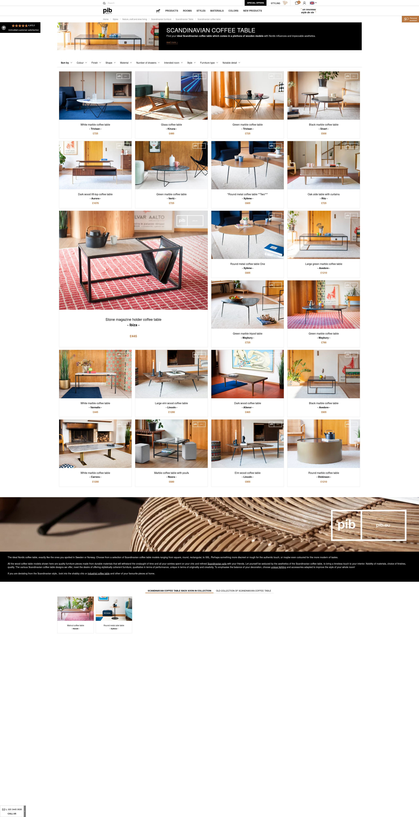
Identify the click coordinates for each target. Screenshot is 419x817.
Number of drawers (146, 62)
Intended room (171, 62)
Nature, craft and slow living (134, 19)
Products (171, 10)
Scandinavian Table (184, 19)
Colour (80, 62)
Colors (233, 10)
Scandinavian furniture (161, 19)
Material (124, 62)
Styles (201, 10)
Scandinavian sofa (217, 563)
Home (106, 19)
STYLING (275, 3)
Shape (109, 62)
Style (189, 62)
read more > (172, 42)
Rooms (187, 10)
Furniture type (207, 62)
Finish (94, 62)
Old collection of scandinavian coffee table (243, 590)
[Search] (104, 3)
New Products (252, 10)
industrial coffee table (99, 573)
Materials (217, 10)
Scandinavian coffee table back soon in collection (179, 590)
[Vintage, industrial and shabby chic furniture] (110, 11)
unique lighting (278, 567)
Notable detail (230, 62)
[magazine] (158, 11)
